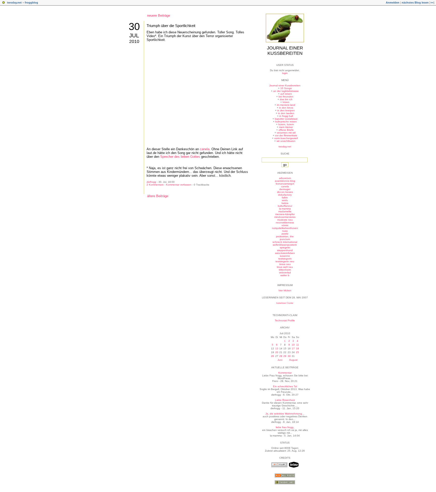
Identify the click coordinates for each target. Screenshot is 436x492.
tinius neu (285, 264)
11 (297, 344)
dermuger (284, 189)
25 (297, 352)
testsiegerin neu (285, 261)
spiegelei (285, 247)
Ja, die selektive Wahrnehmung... (284, 413)
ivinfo (285, 200)
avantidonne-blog (285, 180)
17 (293, 348)
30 (134, 26)
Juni (280, 359)
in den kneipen (286, 110)
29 (284, 356)
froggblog (31, 2)
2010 (134, 41)
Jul (134, 35)
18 (297, 348)
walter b (284, 275)
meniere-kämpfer (285, 214)
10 (293, 344)
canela (204, 149)
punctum (285, 239)
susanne (285, 255)
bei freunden (286, 96)
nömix (285, 225)
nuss (285, 230)
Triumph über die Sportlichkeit (171, 25)
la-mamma (285, 208)
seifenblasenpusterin (285, 244)
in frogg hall (286, 116)
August (293, 359)
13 (276, 348)
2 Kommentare (155, 184)
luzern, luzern (286, 124)
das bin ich (286, 99)
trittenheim (285, 269)
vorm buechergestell (286, 138)
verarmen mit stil (286, 132)
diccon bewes (285, 192)
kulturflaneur (285, 205)
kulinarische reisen (286, 121)
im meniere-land (286, 104)
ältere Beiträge (157, 196)
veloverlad (285, 272)
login (285, 73)
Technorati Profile (285, 320)
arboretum (285, 178)
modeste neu (285, 219)
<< (431, 2)
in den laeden (286, 113)
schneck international (284, 242)
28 (280, 356)
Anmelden (392, 2)
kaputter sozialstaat (286, 118)
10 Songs (286, 88)
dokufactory (285, 194)
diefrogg (151, 181)
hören (286, 102)
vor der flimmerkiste (286, 135)
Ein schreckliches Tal (285, 386)
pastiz (285, 233)
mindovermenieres (284, 217)
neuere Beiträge (158, 15)
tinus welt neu (285, 267)
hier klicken (285, 290)
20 (276, 352)
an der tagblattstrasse (286, 91)
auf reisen (286, 93)
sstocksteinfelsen (285, 253)
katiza (285, 203)
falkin (285, 197)
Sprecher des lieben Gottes (180, 157)
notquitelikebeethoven (285, 228)
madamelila (284, 211)
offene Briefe (286, 129)
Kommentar (285, 372)
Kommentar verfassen (179, 184)
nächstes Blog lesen (415, 2)
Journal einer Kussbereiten (285, 50)
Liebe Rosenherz (285, 400)
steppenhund (285, 250)
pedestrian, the (285, 236)
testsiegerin (285, 258)
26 (272, 356)
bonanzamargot (285, 183)
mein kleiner (286, 127)
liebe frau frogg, (285, 427)
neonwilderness (285, 222)
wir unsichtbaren (286, 141)
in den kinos (286, 107)
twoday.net (14, 2)
